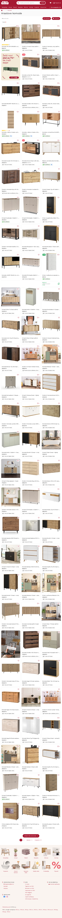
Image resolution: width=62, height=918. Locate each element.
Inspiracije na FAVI (30, 890)
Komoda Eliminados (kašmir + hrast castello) (34, 275)
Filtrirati (57, 18)
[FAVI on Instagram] (7, 896)
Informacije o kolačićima (31, 898)
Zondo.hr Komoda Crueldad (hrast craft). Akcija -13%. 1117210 (38, 189)
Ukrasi (10, 7)
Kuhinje (31, 7)
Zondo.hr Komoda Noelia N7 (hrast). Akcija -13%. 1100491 (17, 624)
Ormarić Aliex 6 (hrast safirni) (30, 338)
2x (9, 130)
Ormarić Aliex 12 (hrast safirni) (10, 309)
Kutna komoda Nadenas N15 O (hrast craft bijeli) (35, 538)
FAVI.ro (31, 909)
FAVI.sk (22, 909)
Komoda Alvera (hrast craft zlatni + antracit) (33, 161)
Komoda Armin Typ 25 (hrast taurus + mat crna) (14, 338)
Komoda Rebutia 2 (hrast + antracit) (11, 767)
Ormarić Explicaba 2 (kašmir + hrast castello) (14, 218)
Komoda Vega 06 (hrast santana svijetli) (12, 738)
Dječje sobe (36, 871)
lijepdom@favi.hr (9, 884)
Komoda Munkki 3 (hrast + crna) (50, 538)
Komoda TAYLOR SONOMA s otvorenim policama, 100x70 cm (18, 46)
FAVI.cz (18, 909)
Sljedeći (29, 840)
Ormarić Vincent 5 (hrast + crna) (10, 566)
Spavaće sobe (26, 872)
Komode (10, 10)
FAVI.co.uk (50, 909)
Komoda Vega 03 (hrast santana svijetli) (32, 681)
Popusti (56, 871)
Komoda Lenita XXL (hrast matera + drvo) (33, 75)
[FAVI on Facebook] (4, 896)
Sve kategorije (55, 7)
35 (18, 26)
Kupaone (36, 7)
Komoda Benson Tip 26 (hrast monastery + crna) (15, 366)
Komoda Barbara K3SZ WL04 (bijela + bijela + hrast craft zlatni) (39, 566)
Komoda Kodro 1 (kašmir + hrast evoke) (12, 452)
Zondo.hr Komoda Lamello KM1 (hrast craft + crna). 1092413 (17, 424)
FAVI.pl (27, 909)
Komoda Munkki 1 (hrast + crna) (10, 595)
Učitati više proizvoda (30, 836)
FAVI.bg (56, 909)
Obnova (26, 7)
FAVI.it (40, 909)
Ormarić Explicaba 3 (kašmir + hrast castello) (14, 795)
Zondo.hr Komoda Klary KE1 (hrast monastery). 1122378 (16, 189)
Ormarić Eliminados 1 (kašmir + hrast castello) (34, 218)
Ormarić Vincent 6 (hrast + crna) (30, 709)
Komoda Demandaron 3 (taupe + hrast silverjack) (15, 395)
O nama (27, 884)
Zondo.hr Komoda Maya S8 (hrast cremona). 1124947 (36, 481)
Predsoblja (46, 871)
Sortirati (47, 18)
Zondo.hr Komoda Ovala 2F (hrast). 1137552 (13, 681)
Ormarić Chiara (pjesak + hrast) (10, 481)
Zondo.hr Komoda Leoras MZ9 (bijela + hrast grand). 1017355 (38, 424)
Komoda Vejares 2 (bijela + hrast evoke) (32, 795)
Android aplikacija (55, 884)
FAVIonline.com (6, 907)
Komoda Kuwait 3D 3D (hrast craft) (11, 161)
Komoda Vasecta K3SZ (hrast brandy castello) (14, 538)
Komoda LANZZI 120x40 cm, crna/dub (12, 275)
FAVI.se (45, 909)
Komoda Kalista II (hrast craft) (30, 767)
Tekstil (15, 7)
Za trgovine (28, 894)
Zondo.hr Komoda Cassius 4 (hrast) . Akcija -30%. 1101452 (17, 509)
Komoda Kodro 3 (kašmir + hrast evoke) (32, 309)
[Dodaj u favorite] (39, 26)
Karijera (6, 888)
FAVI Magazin (28, 892)
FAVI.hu (36, 909)
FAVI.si (8, 911)
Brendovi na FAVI (29, 888)
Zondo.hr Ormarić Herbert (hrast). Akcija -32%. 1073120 (36, 366)
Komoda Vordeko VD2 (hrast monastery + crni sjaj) (35, 103)
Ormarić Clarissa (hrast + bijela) (30, 395)
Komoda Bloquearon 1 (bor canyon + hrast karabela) (36, 246)
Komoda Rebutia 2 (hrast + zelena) (31, 595)
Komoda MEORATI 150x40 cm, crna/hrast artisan (14, 103)
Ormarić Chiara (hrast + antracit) (50, 738)
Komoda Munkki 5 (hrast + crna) (30, 452)
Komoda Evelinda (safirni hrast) (30, 624)
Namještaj (4, 7)
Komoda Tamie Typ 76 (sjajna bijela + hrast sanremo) (36, 738)
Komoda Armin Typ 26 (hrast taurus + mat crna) (34, 824)
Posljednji (37, 840)
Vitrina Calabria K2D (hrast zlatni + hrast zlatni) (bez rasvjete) (18, 824)
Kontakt (6, 886)
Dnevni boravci (44, 7)
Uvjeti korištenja (29, 896)
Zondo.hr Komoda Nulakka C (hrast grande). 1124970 (15, 246)
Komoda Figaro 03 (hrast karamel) (11, 709)
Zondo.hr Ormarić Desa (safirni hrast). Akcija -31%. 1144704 (37, 46)
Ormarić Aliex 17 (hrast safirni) (50, 624)
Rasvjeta (20, 7)
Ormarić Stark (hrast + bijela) (50, 452)
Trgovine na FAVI (29, 886)
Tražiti (42, 2)
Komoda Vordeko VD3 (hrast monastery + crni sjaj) (35, 652)
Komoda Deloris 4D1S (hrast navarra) (52, 424)
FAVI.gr (4, 911)
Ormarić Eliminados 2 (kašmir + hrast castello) (34, 509)
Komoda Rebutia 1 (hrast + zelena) (51, 366)
